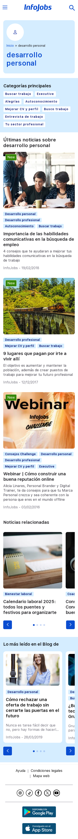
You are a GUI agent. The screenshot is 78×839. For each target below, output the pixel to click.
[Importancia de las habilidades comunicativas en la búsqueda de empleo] (39, 207)
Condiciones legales (46, 771)
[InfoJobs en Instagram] (20, 793)
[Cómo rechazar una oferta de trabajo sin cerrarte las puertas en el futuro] (33, 684)
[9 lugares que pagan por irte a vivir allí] (39, 333)
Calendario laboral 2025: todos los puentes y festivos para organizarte (30, 607)
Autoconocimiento (41, 101)
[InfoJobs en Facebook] (39, 793)
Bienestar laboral (18, 594)
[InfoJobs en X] (48, 793)
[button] (7, 624)
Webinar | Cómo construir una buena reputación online (34, 476)
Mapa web (41, 776)
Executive (45, 94)
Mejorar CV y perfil (21, 109)
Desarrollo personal (20, 214)
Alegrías (12, 101)
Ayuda (20, 771)
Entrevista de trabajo (24, 116)
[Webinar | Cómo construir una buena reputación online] (39, 447)
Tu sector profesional (24, 124)
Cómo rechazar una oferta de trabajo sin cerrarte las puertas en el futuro (32, 707)
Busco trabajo (56, 109)
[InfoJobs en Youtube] (57, 793)
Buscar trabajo (18, 94)
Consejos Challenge (20, 454)
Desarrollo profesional (22, 220)
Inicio (10, 45)
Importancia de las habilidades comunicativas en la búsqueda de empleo (38, 239)
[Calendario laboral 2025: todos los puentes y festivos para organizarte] (32, 587)
